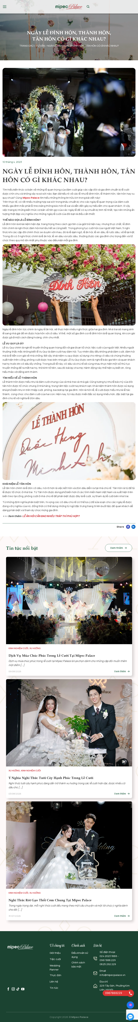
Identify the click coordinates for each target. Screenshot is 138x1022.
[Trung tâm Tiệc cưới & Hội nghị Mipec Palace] (69, 6)
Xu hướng (35, 648)
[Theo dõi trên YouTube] (22, 989)
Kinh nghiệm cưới (18, 648)
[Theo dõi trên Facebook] (8, 989)
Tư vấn (40, 45)
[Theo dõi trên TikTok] (18, 989)
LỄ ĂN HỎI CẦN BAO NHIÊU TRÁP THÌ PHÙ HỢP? (50, 516)
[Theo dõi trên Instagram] (13, 989)
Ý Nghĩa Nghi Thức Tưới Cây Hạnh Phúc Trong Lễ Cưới (50, 777)
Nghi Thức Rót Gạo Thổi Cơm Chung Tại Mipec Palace (49, 899)
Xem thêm (117, 548)
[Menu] (5, 6)
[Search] (88, 6)
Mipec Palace (79, 1017)
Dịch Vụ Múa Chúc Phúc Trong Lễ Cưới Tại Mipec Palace (51, 655)
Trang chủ (26, 45)
